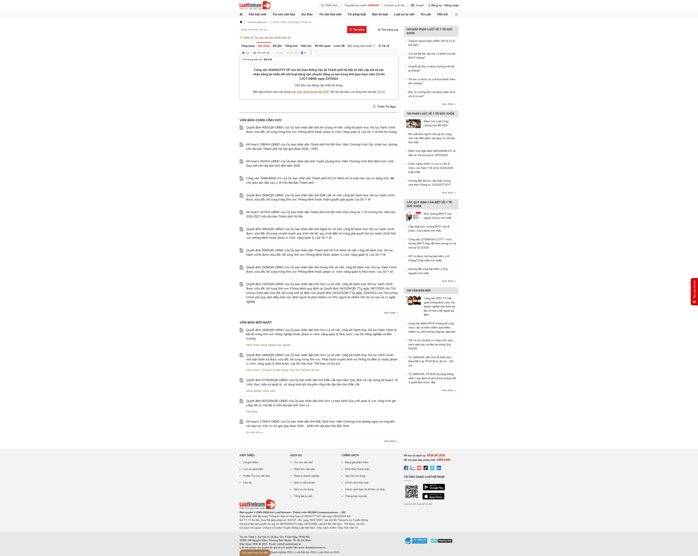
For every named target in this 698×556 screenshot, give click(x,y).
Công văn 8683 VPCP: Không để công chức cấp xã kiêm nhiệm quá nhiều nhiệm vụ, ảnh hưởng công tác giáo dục (432, 327)
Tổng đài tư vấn (303, 496)
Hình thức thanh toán (357, 469)
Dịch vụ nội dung (303, 489)
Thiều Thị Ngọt (386, 106)
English (420, 5)
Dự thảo (307, 14)
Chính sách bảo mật (356, 482)
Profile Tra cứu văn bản (256, 475)
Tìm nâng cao (389, 29)
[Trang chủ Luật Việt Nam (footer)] (258, 508)
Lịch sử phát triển (253, 469)
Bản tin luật (380, 14)
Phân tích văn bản (304, 469)
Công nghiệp (253, 390)
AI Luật (426, 14)
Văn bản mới (257, 14)
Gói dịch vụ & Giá (394, 5)
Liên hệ (247, 482)
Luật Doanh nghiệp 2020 (278, 552)
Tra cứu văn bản (284, 14)
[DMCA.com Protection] (441, 542)
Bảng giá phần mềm (356, 462)
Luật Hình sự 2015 (328, 552)
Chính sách (269, 390)
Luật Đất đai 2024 (305, 552)
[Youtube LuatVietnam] (419, 468)
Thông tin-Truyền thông (274, 369)
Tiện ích (442, 14)
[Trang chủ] (241, 14)
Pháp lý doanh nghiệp (306, 475)
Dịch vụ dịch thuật (304, 482)
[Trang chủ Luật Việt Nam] (255, 5)
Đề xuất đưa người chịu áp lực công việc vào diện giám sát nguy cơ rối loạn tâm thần (431, 138)
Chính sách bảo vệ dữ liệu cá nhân (365, 489)
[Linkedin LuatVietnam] (439, 468)
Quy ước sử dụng (355, 475)
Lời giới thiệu (250, 462)
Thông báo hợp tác (356, 496)
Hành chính (252, 344)
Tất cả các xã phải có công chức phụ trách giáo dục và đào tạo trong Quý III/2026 (430, 344)
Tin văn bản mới (330, 14)
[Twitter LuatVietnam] (432, 468)
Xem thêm (390, 312)
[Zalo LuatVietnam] (412, 468)
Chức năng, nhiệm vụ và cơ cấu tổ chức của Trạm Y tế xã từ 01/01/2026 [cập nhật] (430, 167)
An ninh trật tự (254, 432)
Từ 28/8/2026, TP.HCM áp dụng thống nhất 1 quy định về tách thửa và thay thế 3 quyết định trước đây (432, 378)
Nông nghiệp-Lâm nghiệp (275, 344)
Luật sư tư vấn (404, 14)
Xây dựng (251, 411)
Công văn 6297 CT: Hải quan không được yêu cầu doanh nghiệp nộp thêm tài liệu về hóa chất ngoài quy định (439, 306)
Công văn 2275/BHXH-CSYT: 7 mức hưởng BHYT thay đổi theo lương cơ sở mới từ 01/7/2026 (432, 243)
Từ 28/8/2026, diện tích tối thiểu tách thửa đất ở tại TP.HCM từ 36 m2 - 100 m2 (430, 361)
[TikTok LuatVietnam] (426, 468)
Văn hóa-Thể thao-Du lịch (304, 369)
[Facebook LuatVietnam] (406, 468)
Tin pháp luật (357, 14)
